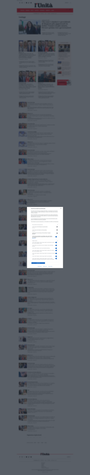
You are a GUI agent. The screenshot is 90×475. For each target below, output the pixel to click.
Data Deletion (40, 266)
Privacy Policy (50, 266)
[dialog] (45, 237)
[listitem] (45, 224)
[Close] (61, 209)
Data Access (45, 266)
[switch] (56, 226)
